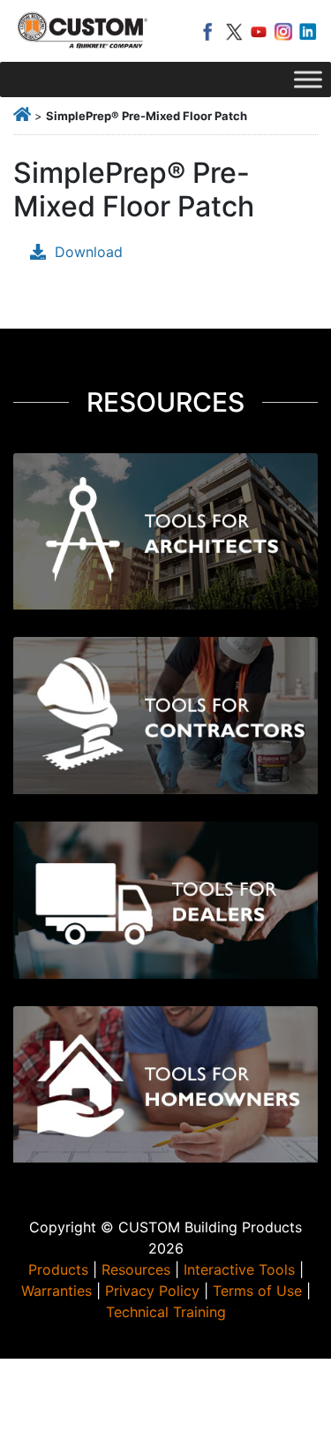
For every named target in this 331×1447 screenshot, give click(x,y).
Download (89, 252)
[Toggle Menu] (308, 79)
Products (58, 1269)
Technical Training (166, 1312)
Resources (136, 1269)
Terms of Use (257, 1290)
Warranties (56, 1290)
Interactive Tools (239, 1269)
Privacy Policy (152, 1290)
